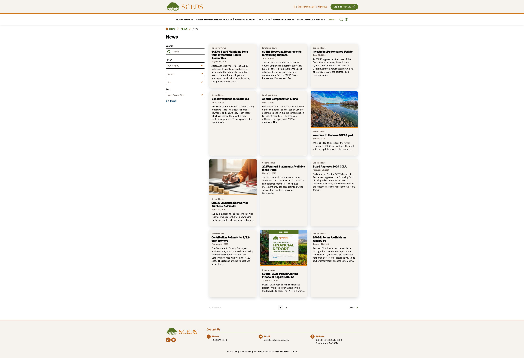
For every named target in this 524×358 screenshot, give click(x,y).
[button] (341, 19)
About (331, 19)
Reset (173, 100)
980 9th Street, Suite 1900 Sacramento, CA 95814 (329, 341)
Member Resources (283, 19)
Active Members (184, 19)
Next (351, 307)
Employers (264, 19)
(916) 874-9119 (219, 339)
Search (169, 45)
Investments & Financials (311, 19)
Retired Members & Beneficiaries (214, 19)
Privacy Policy (245, 351)
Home (172, 28)
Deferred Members (245, 19)
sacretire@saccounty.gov (276, 339)
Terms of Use (232, 351)
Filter (169, 59)
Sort (168, 89)
